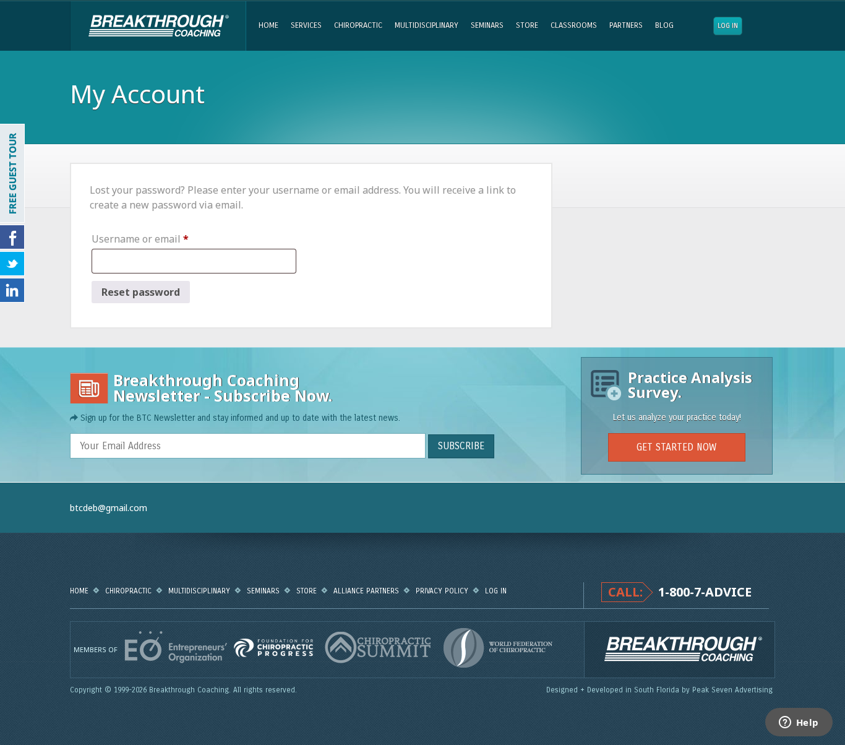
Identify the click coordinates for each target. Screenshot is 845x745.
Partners (626, 25)
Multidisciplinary (426, 25)
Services (306, 25)
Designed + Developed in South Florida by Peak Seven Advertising (660, 690)
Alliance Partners (366, 591)
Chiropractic (358, 25)
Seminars (487, 25)
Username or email (161, 238)
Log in (728, 26)
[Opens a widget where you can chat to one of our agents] (799, 723)
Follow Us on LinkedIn (12, 290)
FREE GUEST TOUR (12, 173)
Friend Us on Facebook (12, 237)
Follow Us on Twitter (12, 263)
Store (527, 25)
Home (268, 25)
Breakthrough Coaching (158, 26)
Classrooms (574, 25)
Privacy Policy (442, 591)
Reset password (140, 292)
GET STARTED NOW (676, 447)
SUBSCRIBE (461, 446)
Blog (664, 25)
